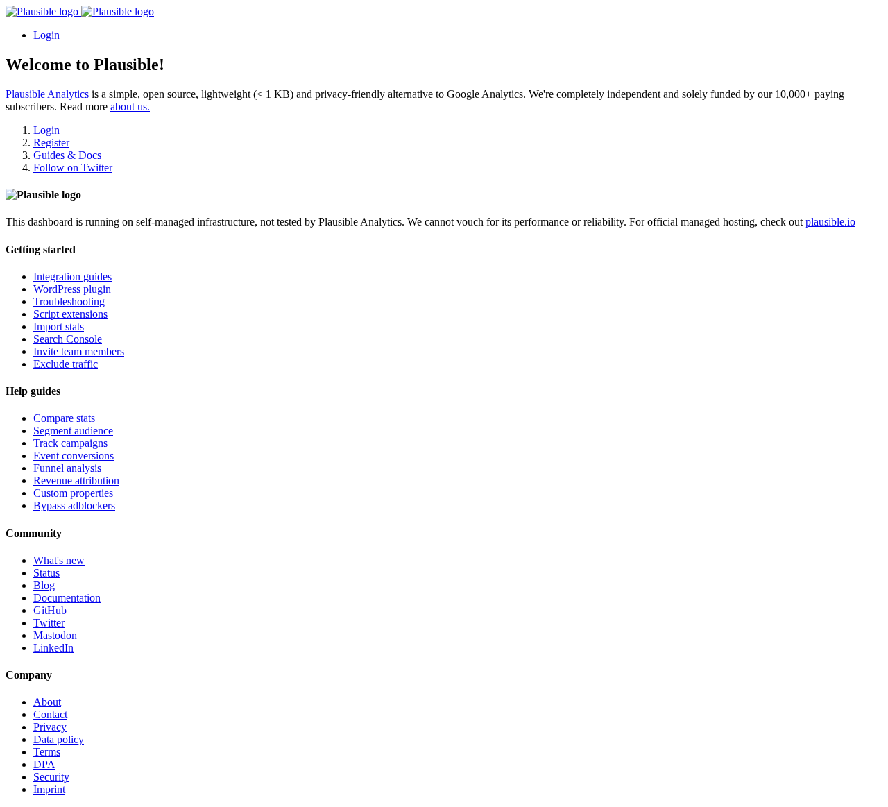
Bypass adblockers (74, 505)
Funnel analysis (67, 468)
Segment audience (73, 430)
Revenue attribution (76, 480)
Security (51, 777)
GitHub (50, 610)
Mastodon (55, 635)
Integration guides (72, 276)
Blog (44, 585)
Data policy (58, 739)
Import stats (58, 326)
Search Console (67, 339)
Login (46, 35)
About (47, 702)
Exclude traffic (65, 364)
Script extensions (70, 314)
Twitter (49, 623)
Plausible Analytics (49, 94)
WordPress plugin (72, 289)
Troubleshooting (69, 301)
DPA (44, 764)
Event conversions (73, 455)
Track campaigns (70, 443)
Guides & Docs (67, 155)
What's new (59, 560)
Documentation (67, 598)
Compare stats (64, 418)
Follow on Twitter (72, 167)
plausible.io (830, 222)
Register (51, 142)
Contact (50, 714)
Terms (46, 752)
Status (46, 573)
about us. (130, 106)
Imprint (49, 789)
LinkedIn (53, 648)
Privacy (50, 727)
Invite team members (78, 351)
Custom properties (73, 493)
